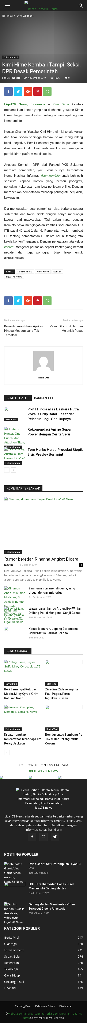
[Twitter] (55, 837)
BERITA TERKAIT (18, 398)
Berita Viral (11, 419)
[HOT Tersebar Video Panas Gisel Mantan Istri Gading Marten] (14, 889)
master (15, 77)
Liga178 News (14, 276)
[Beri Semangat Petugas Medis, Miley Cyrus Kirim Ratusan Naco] (23, 673)
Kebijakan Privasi (45, 1006)
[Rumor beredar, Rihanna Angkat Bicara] (43, 525)
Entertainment (25, 15)
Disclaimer (65, 1006)
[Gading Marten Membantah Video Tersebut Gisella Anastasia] (14, 913)
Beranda (7, 15)
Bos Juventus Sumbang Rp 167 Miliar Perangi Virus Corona (63, 739)
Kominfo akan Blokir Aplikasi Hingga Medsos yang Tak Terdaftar (24, 330)
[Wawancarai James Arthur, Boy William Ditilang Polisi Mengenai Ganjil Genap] (14, 615)
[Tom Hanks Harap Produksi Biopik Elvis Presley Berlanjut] (14, 456)
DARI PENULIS (43, 398)
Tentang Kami (23, 1006)
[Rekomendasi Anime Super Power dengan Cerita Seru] (14, 438)
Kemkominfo (25, 271)
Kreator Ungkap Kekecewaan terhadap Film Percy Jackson (22, 739)
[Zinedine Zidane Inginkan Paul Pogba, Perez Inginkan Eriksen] (64, 673)
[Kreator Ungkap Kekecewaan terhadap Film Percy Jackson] (23, 718)
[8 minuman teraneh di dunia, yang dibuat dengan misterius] (14, 604)
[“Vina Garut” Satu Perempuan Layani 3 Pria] (14, 873)
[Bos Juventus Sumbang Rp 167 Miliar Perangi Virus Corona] (64, 718)
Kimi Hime (43, 271)
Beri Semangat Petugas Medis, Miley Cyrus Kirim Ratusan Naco (21, 694)
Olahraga (51, 683)
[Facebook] (32, 837)
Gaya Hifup (11, 683)
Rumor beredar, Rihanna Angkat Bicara (41, 559)
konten (57, 271)
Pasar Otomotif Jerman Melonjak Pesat (66, 328)
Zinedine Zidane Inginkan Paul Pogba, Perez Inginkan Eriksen (62, 694)
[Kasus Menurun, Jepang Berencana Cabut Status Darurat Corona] (14, 634)
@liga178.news (43, 771)
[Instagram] (43, 837)
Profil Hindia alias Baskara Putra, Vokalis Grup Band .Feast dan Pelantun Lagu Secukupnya (53, 414)
